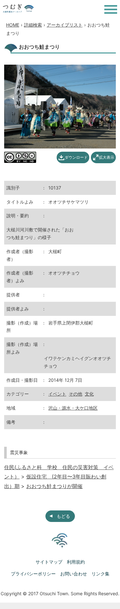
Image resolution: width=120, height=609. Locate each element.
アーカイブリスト (65, 25)
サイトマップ (49, 562)
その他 (75, 394)
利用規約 (76, 562)
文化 (89, 394)
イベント (57, 394)
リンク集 (100, 573)
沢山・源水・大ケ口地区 (73, 408)
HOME (12, 25)
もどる (63, 516)
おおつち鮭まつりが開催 (54, 486)
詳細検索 (33, 25)
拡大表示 (106, 157)
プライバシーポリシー (33, 573)
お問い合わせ (73, 573)
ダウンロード (76, 157)
